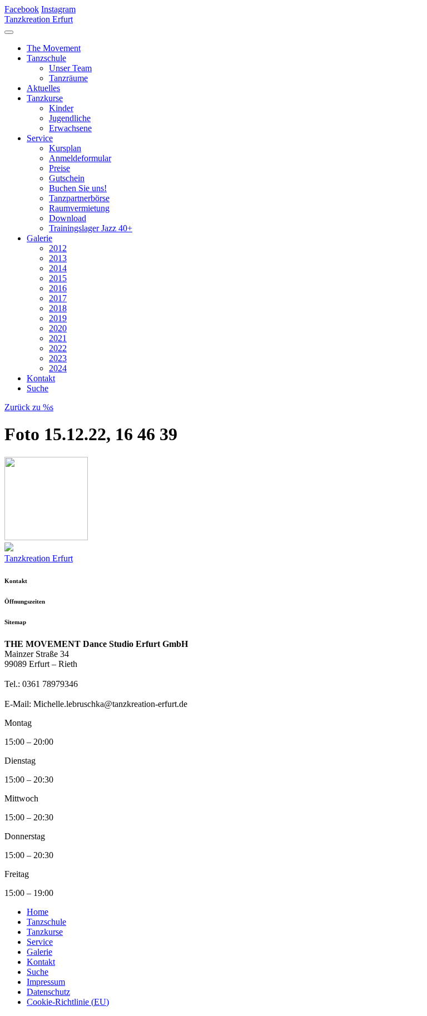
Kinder (61, 108)
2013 (58, 258)
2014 (58, 268)
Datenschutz (48, 992)
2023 (58, 358)
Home (37, 912)
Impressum (46, 982)
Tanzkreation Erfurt (38, 19)
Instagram (58, 9)
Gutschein (67, 178)
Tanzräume (68, 78)
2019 (58, 318)
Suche (37, 388)
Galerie (39, 238)
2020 (58, 328)
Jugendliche (70, 118)
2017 (58, 298)
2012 (58, 248)
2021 (58, 338)
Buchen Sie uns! (78, 188)
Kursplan (65, 148)
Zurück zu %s (28, 407)
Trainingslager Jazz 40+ (90, 228)
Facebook (21, 9)
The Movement (54, 48)
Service (40, 138)
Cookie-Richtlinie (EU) (68, 1002)
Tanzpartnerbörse (79, 198)
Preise (59, 168)
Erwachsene (70, 128)
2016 (58, 288)
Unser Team (70, 68)
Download (67, 218)
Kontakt (41, 378)
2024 (58, 368)
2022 (58, 348)
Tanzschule (46, 58)
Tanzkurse (45, 98)
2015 (58, 278)
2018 (58, 308)
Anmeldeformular (80, 158)
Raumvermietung (79, 208)
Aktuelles (43, 88)
